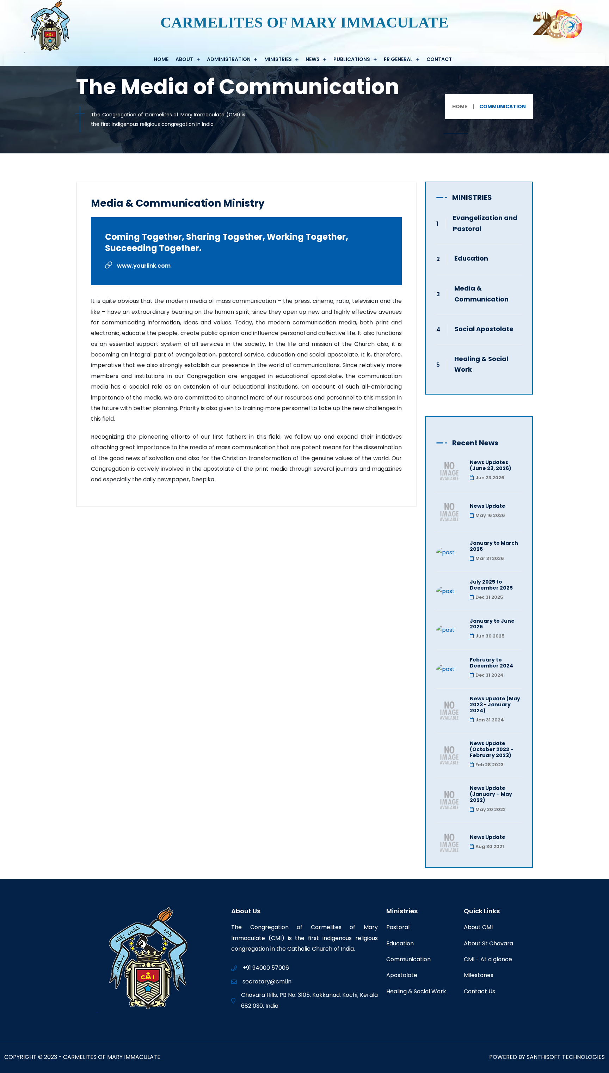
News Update (487, 506)
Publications (351, 59)
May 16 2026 (490, 515)
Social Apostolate (484, 328)
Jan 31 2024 (489, 720)
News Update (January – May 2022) (491, 794)
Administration (229, 59)
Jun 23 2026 (489, 477)
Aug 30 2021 (489, 846)
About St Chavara (488, 943)
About (184, 59)
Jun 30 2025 (490, 636)
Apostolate (401, 975)
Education (471, 258)
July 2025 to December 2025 (491, 584)
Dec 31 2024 (489, 675)
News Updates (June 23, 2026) (490, 465)
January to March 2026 (494, 546)
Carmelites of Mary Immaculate (111, 1057)
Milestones (478, 975)
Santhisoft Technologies (566, 1057)
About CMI (478, 927)
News (313, 59)
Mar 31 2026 (489, 558)
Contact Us (479, 991)
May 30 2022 (490, 809)
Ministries (278, 59)
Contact (439, 59)
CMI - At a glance (488, 959)
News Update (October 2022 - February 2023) (491, 749)
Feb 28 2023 (489, 764)
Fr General (398, 59)
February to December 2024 (491, 662)
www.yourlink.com (143, 266)
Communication (408, 959)
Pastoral (398, 927)
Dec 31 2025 (489, 597)
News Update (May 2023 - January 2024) (495, 704)
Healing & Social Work (416, 991)
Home (161, 59)
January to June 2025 (492, 623)
